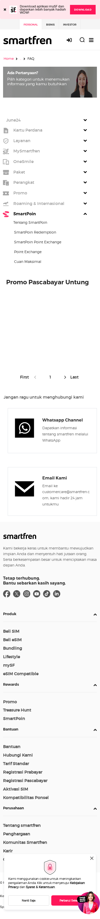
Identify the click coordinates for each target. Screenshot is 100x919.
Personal (31, 24)
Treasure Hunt (17, 709)
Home (9, 58)
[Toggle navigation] (91, 40)
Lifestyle (11, 656)
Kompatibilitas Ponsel (26, 797)
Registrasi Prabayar (22, 772)
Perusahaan (13, 808)
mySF (9, 665)
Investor (69, 24)
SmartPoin (14, 718)
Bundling (12, 648)
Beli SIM (11, 631)
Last (74, 377)
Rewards (11, 684)
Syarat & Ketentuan (40, 887)
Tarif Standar (16, 763)
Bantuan (10, 729)
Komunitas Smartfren (25, 842)
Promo (10, 701)
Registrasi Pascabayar (25, 780)
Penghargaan (16, 833)
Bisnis (50, 24)
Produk (9, 614)
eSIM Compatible (20, 673)
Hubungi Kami (18, 755)
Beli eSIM (12, 639)
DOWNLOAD (83, 9)
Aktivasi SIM (15, 789)
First (25, 377)
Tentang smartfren (22, 825)
